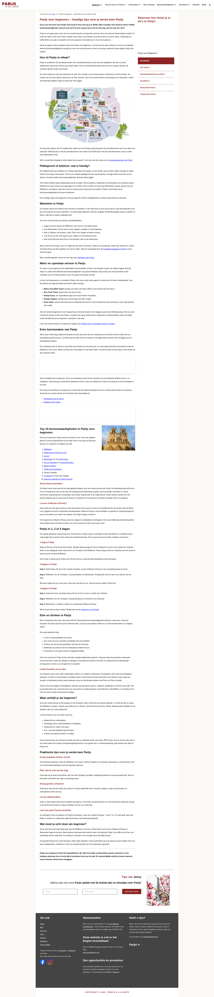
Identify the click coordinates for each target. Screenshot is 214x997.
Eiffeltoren (48, 449)
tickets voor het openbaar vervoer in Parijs (98, 324)
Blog (41, 927)
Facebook (62, 950)
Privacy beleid (45, 945)
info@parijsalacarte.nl (150, 937)
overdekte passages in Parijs (114, 249)
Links (42, 934)
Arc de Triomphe (50, 463)
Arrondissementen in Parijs (152, 74)
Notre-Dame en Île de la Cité (55, 453)
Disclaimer (43, 941)
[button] (210, 5)
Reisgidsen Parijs (147, 88)
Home (42, 924)
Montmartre (48, 459)
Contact (43, 938)
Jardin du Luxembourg (53, 469)
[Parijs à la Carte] (10, 3)
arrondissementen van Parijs (121, 160)
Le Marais (48, 476)
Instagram (71, 950)
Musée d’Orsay (50, 466)
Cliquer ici (116, 972)
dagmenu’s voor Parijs (90, 610)
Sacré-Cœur (63, 459)
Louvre (46, 456)
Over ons (43, 931)
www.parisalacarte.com (91, 952)
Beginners (144, 61)
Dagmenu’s (144, 81)
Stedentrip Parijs (148, 94)
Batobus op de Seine (52, 402)
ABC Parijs (144, 67)
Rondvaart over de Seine (54, 399)
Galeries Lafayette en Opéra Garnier (58, 479)
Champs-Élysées (66, 463)
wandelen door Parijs (85, 258)
